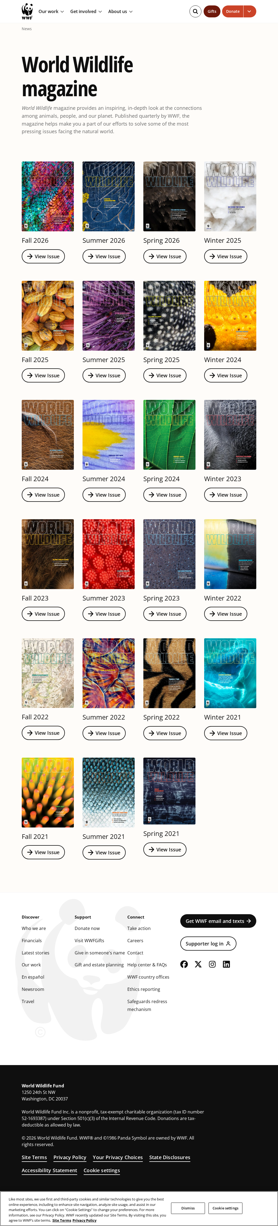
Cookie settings (102, 1170)
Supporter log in (204, 943)
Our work (48, 11)
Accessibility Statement (49, 1170)
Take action (139, 928)
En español (33, 977)
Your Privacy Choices (118, 1157)
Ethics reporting (143, 989)
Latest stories (35, 953)
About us (117, 11)
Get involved (83, 11)
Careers (135, 941)
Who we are (34, 928)
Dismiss (188, 1208)
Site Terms (34, 1157)
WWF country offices (148, 977)
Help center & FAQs (147, 965)
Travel (28, 1001)
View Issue (47, 256)
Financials (32, 941)
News (27, 29)
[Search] (195, 11)
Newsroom (33, 989)
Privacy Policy (70, 1157)
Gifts (212, 11)
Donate (233, 11)
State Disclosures (169, 1157)
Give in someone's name (100, 953)
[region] (139, 1208)
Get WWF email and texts (215, 921)
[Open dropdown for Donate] (250, 11)
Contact (135, 953)
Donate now (87, 928)
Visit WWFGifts (89, 941)
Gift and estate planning (99, 965)
